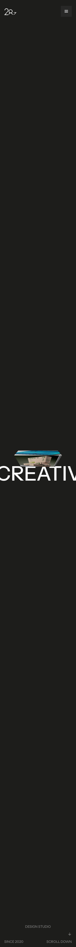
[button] (66, 11)
